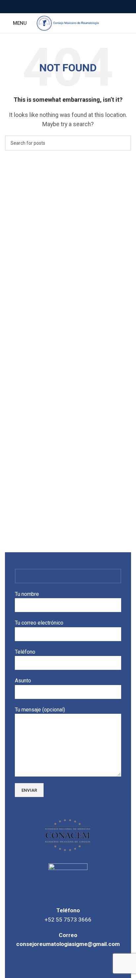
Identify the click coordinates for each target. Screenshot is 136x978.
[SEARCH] (123, 143)
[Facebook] (48, 963)
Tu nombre (27, 594)
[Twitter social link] (68, 6)
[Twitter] (68, 963)
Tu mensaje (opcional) (40, 709)
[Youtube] (87, 963)
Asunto (23, 680)
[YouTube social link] (76, 6)
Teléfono (25, 652)
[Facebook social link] (60, 6)
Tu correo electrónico (39, 623)
